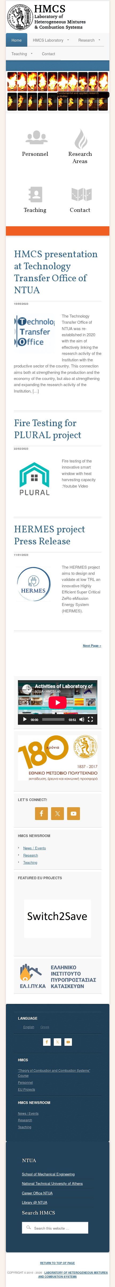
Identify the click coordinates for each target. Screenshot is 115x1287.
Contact (80, 210)
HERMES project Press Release (49, 536)
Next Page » (92, 645)
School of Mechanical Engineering (48, 1174)
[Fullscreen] (90, 719)
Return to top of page (57, 1263)
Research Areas (80, 158)
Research (30, 855)
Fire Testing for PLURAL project (48, 429)
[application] (57, 702)
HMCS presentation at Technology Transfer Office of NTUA (56, 273)
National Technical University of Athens (52, 1183)
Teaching (35, 210)
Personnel (35, 154)
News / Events (34, 847)
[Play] (25, 719)
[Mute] (82, 719)
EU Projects (26, 1089)
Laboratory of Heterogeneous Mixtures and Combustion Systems (73, 1275)
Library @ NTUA (34, 1202)
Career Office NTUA (37, 1192)
